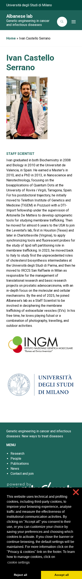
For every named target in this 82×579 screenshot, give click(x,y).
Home (11, 38)
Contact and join (22, 474)
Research (17, 454)
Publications (20, 464)
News (15, 469)
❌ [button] (76, 492)
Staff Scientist (20, 154)
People (16, 459)
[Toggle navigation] (73, 22)
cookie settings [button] (18, 562)
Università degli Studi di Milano (29, 5)
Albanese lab (19, 16)
